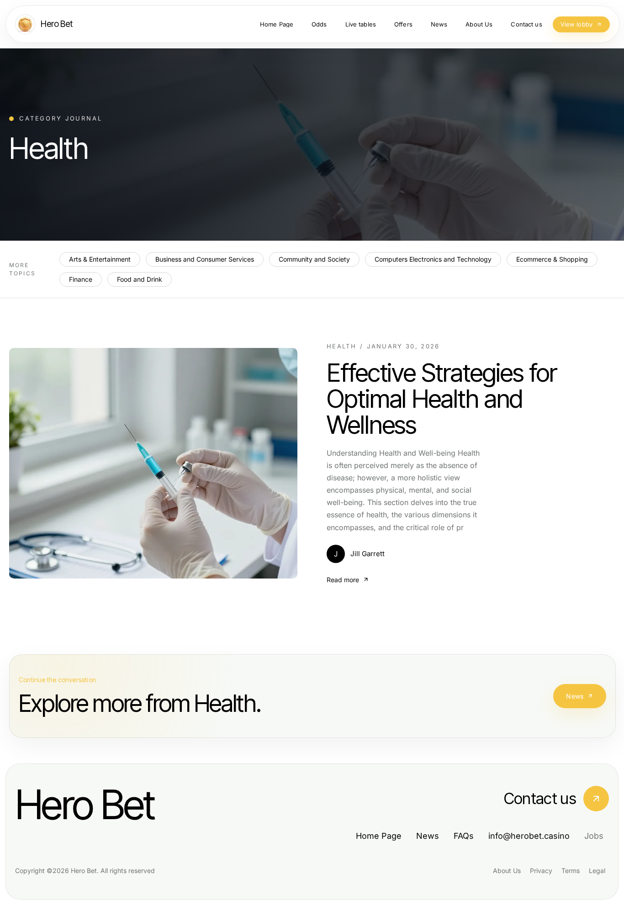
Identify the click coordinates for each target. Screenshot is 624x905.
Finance (80, 279)
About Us (507, 870)
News (574, 696)
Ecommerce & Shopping (552, 259)
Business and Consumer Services (204, 259)
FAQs (464, 836)
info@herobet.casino (529, 836)
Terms (570, 870)
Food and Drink (139, 279)
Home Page (379, 836)
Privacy (541, 870)
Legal (597, 870)
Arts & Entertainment (100, 259)
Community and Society (314, 259)
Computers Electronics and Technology (433, 259)
